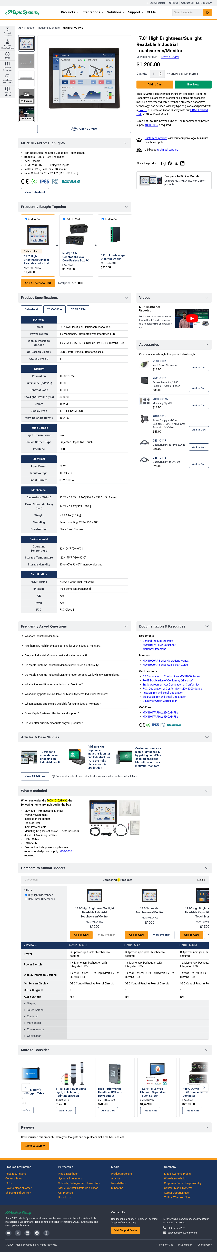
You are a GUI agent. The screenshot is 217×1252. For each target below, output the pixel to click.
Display (31, 1003)
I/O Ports (31, 945)
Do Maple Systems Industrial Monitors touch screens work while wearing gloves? (73, 674)
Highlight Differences (40, 895)
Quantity (141, 73)
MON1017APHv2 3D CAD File (160, 716)
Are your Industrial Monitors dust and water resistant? (56, 655)
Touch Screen (35, 1010)
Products (29, 27)
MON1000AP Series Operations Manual (166, 660)
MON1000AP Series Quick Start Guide (165, 664)
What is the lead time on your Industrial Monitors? (54, 684)
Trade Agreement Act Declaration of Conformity (171, 684)
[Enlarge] (137, 803)
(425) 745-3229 (176, 1228)
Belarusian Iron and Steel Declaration (164, 696)
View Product (161, 934)
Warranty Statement (154, 649)
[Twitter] (176, 163)
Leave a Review (170, 57)
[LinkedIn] (182, 163)
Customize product (156, 138)
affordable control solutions (44, 1221)
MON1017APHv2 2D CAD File (160, 712)
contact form (202, 1219)
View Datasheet (35, 192)
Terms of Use (166, 1244)
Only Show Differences (41, 899)
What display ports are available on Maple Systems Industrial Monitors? (66, 694)
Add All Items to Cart (38, 283)
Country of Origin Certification (160, 700)
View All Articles (35, 776)
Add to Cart (155, 84)
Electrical (32, 1016)
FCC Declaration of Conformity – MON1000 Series (172, 688)
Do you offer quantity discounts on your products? (54, 723)
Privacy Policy (185, 1244)
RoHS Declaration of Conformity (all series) (168, 680)
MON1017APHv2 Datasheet (159, 645)
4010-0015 (151, 125)
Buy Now (193, 84)
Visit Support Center (125, 1230)
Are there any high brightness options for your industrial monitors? (63, 645)
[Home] (19, 27)
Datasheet (31, 309)
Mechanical (34, 1022)
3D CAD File (78, 309)
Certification (34, 1035)
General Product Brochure (158, 640)
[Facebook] (170, 163)
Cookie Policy (205, 1244)
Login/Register (157, 3)
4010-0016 (65, 851)
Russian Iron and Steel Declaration (163, 692)
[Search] (207, 12)
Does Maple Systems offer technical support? (52, 713)
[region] (115, 963)
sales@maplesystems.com (182, 1232)
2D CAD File (54, 309)
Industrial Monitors (49, 27)
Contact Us (187, 3)
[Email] (163, 163)
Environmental (35, 1029)
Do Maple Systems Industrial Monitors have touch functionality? (62, 665)
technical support (167, 149)
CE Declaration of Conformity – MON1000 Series (171, 676)
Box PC (143, 110)
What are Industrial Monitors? (42, 636)
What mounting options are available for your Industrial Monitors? (63, 703)
